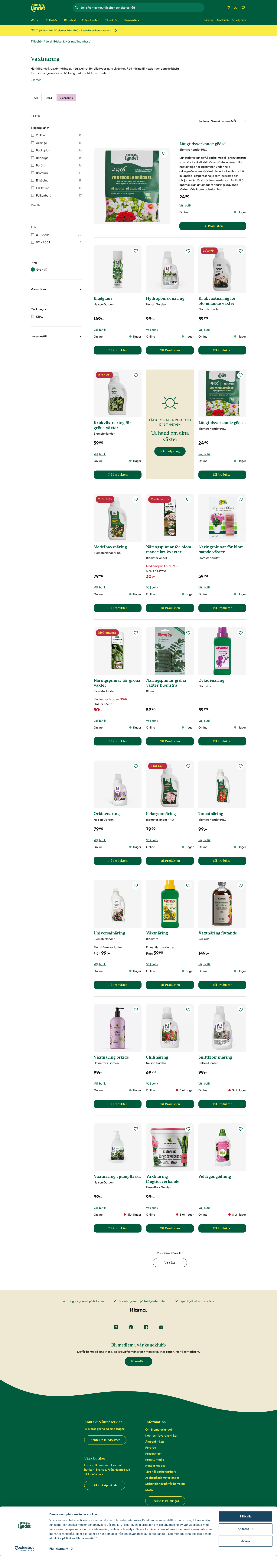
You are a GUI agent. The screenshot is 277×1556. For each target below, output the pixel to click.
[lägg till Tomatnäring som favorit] (240, 766)
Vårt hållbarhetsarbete (160, 1471)
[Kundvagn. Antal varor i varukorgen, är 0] (242, 7)
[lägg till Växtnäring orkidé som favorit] (135, 1009)
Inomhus (83, 41)
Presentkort (153, 1453)
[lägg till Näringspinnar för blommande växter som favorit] (240, 499)
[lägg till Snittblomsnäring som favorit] (240, 1009)
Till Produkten (125, 351)
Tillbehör (37, 41)
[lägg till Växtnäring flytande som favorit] (240, 885)
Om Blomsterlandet (158, 1429)
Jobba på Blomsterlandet (162, 1477)
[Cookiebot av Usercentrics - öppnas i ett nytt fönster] (24, 1548)
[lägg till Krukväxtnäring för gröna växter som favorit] (135, 375)
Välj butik (241, 20)
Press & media (154, 1459)
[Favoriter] (228, 7)
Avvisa (245, 1541)
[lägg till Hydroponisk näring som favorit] (188, 250)
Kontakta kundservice (105, 1440)
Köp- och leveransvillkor (161, 1435)
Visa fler (36, 205)
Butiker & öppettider (104, 1485)
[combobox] (142, 7)
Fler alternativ (58, 1548)
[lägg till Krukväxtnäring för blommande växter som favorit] (240, 250)
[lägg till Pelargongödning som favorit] (240, 1129)
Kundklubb (223, 20)
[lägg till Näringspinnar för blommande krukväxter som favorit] (188, 499)
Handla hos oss (155, 1465)
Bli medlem (138, 1361)
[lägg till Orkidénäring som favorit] (240, 632)
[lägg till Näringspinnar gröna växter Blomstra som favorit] (188, 632)
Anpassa (243, 1528)
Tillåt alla (245, 1516)
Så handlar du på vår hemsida (165, 1483)
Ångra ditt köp (154, 1441)
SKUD (149, 1489)
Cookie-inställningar (165, 1501)
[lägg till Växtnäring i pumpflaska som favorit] (135, 1129)
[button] (56, 289)
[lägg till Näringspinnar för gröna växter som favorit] (135, 632)
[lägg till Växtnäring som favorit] (188, 885)
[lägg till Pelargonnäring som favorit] (188, 766)
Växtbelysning (170, 451)
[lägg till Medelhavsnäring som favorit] (135, 499)
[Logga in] (235, 7)
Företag (208, 20)
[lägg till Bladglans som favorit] (135, 250)
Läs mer (36, 80)
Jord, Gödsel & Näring (60, 41)
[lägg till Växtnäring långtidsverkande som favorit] (188, 1129)
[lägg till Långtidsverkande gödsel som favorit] (164, 153)
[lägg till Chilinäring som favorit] (188, 1009)
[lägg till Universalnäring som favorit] (135, 885)
